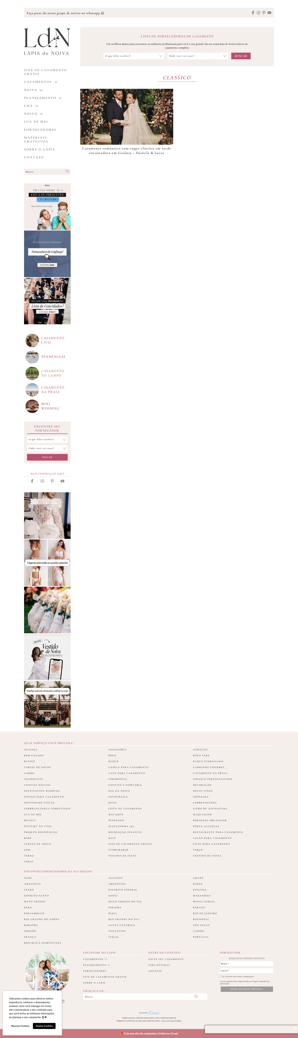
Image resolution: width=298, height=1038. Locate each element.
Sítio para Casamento (211, 844)
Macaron (116, 814)
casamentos (38, 82)
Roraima (31, 925)
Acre (28, 878)
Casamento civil (53, 340)
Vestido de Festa (122, 855)
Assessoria (117, 749)
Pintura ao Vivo (38, 826)
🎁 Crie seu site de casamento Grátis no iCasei (149, 1033)
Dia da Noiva (119, 790)
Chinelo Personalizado (212, 779)
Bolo (112, 755)
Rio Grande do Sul (124, 919)
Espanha (200, 889)
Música (30, 820)
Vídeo (28, 861)
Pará (28, 907)
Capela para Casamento (128, 767)
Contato (34, 157)
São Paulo (201, 925)
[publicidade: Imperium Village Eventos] (47, 704)
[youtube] (269, 13)
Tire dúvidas (159, 965)
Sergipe (30, 931)
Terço (198, 849)
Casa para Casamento (126, 773)
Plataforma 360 (121, 826)
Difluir (178, 1021)
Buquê (113, 761)
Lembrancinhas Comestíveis (47, 808)
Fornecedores (40, 130)
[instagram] (258, 13)
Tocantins (117, 931)
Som (27, 849)
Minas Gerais (204, 901)
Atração (200, 749)
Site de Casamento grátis (45, 72)
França (30, 937)
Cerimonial (117, 779)
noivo (31, 114)
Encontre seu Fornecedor (47, 428)
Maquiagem (202, 814)
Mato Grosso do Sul (125, 901)
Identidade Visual (39, 802)
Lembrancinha (205, 802)
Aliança (31, 749)
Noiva (30, 90)
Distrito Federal (122, 889)
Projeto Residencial (41, 832)
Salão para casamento (212, 838)
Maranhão (202, 895)
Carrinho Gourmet (209, 767)
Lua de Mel (36, 122)
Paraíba (115, 907)
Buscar (47, 457)
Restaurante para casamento (218, 832)
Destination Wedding (42, 790)
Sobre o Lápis (39, 149)
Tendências (53, 356)
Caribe (198, 931)
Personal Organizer (210, 820)
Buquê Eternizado (208, 761)
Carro (29, 773)
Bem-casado (34, 755)
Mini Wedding (50, 406)
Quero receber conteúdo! (246, 989)
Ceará (29, 889)
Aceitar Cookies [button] (44, 1026)
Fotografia (118, 796)
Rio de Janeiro (205, 913)
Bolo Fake (201, 755)
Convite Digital (37, 785)
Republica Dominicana (43, 942)
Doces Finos (203, 790)
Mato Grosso (35, 901)
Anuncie (155, 971)
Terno (29, 855)
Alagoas (115, 878)
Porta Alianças (206, 826)
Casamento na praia (53, 389)
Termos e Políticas (126, 1021)
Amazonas (32, 883)
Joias (112, 802)
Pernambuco (34, 913)
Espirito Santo (36, 895)
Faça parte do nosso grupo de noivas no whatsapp (64, 13)
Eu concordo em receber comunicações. (238, 976)
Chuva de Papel (167, 1021)
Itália (113, 937)
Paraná (199, 907)
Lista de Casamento (125, 808)
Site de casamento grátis (105, 976)
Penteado (116, 820)
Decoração (202, 785)
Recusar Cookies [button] (20, 1026)
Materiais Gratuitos (36, 139)
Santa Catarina (121, 925)
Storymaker (118, 849)
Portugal (201, 937)
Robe (28, 838)
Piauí (112, 913)
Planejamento (40, 98)
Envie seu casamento (166, 959)
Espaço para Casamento (44, 796)
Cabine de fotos (37, 767)
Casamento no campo (53, 373)
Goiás (113, 895)
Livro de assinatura (210, 808)
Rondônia (201, 919)
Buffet (29, 761)
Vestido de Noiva (207, 855)
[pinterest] (264, 13)
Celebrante (33, 779)
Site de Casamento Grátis (130, 844)
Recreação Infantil (125, 832)
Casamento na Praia (210, 773)
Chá (28, 106)
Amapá (198, 878)
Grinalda (201, 796)
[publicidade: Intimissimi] (47, 562)
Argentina (117, 883)
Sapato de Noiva (37, 844)
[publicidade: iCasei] (47, 206)
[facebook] (253, 13)
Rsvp (112, 838)
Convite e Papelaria (125, 785)
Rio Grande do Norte (41, 919)
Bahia (198, 883)
